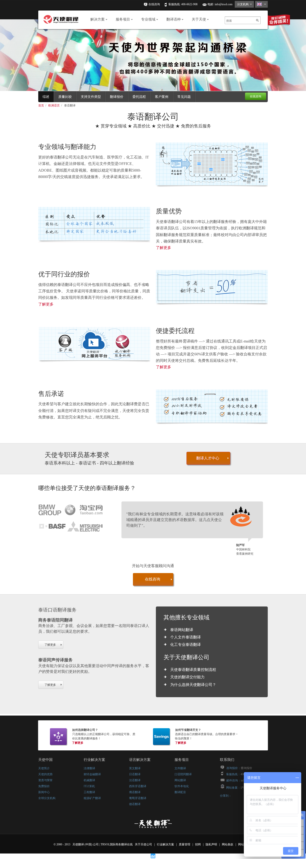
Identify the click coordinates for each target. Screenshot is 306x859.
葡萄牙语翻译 (137, 798)
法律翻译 (89, 768)
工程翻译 (89, 792)
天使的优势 (45, 774)
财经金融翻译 (92, 774)
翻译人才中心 (207, 458)
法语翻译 (135, 780)
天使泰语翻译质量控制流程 (193, 670)
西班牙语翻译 (137, 786)
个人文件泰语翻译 (185, 637)
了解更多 (163, 248)
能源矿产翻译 (92, 798)
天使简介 (44, 768)
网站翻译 (180, 780)
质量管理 (185, 844)
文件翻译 (180, 768)
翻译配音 (180, 792)
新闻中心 (44, 792)
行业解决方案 (166, 844)
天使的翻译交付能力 (187, 677)
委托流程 (139, 97)
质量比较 (65, 97)
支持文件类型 (91, 97)
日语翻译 (135, 774)
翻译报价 (116, 97)
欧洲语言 (54, 105)
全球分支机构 (46, 798)
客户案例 (161, 97)
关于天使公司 (143, 844)
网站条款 (228, 844)
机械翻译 (89, 780)
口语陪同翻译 (183, 774)
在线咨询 (154, 4)
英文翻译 (135, 768)
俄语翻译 (135, 792)
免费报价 (44, 786)
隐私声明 (212, 844)
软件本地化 (182, 786)
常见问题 (184, 97)
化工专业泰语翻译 (185, 645)
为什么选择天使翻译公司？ (193, 685)
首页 (41, 105)
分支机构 (243, 4)
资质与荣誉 (45, 780)
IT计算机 (89, 786)
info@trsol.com (223, 4)
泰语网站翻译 (181, 630)
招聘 (198, 844)
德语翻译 (135, 804)
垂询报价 (246, 768)
